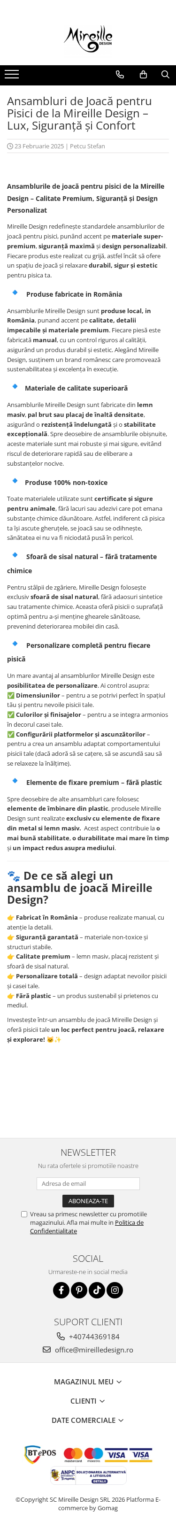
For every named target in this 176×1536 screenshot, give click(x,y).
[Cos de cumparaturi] (143, 74)
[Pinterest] (79, 1290)
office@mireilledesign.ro (93, 1349)
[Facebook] (61, 1290)
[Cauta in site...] (165, 74)
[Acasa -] (88, 41)
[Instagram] (115, 1290)
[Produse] (13, 77)
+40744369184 (93, 1336)
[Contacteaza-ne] (119, 74)
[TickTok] (97, 1290)
